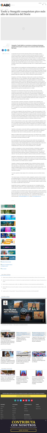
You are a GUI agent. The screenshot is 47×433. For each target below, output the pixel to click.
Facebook (18, 400)
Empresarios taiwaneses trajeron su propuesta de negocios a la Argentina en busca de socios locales (24, 277)
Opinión (25, 406)
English (44, 3)
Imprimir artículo (6, 53)
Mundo (2, 9)
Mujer (13, 414)
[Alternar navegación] (43, 5)
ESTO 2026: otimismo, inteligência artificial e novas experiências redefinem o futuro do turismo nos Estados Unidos (22, 380)
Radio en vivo (38, 408)
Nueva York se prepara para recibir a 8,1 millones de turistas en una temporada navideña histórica (23, 284)
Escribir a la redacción (28, 418)
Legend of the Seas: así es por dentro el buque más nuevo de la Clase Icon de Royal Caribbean (38, 339)
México (2, 414)
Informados (26, 410)
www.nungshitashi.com (36, 196)
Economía (14, 410)
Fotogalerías (38, 406)
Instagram (26, 400)
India (1, 412)
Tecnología (14, 408)
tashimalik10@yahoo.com (24, 196)
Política (13, 406)
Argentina (2, 406)
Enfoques (25, 408)
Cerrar (46, 420)
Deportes (14, 418)
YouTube (23, 400)
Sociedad (6, 9)
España (2, 410)
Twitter (21, 400)
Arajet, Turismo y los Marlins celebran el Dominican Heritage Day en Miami (38, 359)
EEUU (2, 408)
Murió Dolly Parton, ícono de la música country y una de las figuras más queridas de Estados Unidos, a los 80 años (24, 287)
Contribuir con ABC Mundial (23, 396)
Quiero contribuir (23, 430)
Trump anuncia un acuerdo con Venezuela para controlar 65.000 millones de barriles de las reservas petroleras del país (8, 341)
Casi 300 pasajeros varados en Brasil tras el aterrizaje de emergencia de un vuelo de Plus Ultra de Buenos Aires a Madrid (23, 360)
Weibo (32, 400)
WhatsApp (15, 400)
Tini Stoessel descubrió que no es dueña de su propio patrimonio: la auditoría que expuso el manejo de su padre (24, 281)
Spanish (40, 3)
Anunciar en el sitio (27, 416)
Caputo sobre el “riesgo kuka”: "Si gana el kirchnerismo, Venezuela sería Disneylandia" (21, 291)
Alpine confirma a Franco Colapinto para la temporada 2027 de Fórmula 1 (23, 339)
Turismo (13, 416)
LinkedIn (29, 400)
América (2, 416)
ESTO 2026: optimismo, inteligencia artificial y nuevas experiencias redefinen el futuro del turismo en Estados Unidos (38, 380)
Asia (1, 418)
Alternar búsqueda (46, 5)
